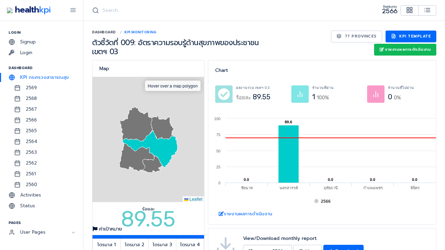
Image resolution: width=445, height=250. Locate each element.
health (31, 9)
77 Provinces (360, 36)
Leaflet (195, 199)
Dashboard (104, 32)
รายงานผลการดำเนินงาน (408, 49)
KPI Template (414, 36)
